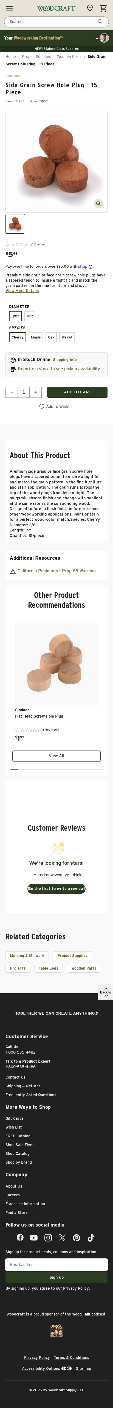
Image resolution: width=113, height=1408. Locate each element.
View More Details (22, 291)
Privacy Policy (76, 1288)
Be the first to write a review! (56, 888)
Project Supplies (36, 56)
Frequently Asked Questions (30, 1095)
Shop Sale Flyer (19, 1145)
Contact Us (15, 1077)
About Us (13, 1186)
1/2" (30, 316)
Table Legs (48, 968)
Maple (36, 337)
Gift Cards (14, 1118)
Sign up (56, 1277)
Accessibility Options (41, 1368)
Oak (51, 337)
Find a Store (16, 1212)
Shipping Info (65, 359)
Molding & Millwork (27, 955)
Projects (18, 968)
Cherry (18, 337)
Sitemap (83, 1368)
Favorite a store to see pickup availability (59, 368)
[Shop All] (9, 8)
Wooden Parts (69, 56)
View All (56, 755)
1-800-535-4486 (20, 1067)
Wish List (13, 1127)
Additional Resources (35, 558)
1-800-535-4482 (20, 1052)
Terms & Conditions (71, 1357)
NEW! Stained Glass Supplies (57, 49)
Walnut (67, 337)
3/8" (15, 316)
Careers (12, 1195)
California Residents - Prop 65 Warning (57, 570)
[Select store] (91, 8)
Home (10, 56)
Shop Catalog (17, 1153)
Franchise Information (25, 1204)
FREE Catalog (17, 1136)
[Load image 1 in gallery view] (15, 224)
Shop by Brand (18, 1162)
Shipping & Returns (23, 1086)
